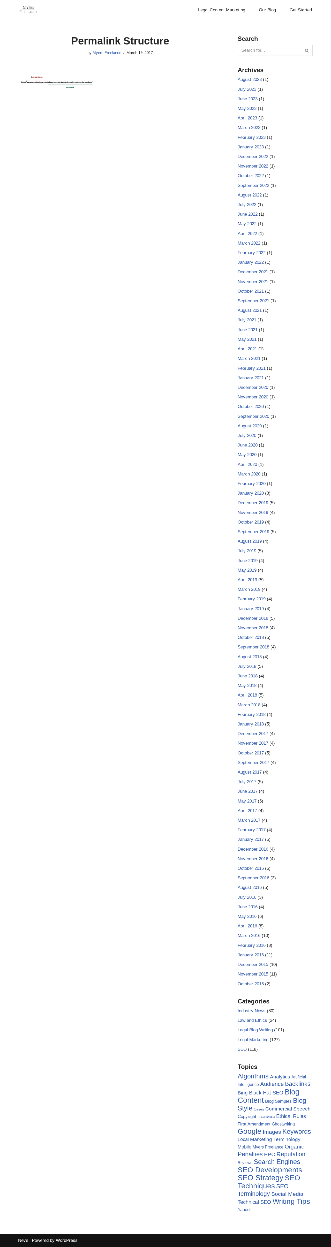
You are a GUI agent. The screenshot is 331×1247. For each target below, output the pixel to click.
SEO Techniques (269, 1182)
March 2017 (249, 820)
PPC (269, 1154)
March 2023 (249, 127)
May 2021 (247, 339)
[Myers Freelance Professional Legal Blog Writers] (28, 10)
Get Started (301, 9)
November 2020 (253, 397)
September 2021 (253, 300)
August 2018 (250, 656)
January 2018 (251, 724)
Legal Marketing (253, 1039)
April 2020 (247, 464)
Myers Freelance (107, 52)
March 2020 (249, 474)
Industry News (252, 1010)
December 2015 (253, 964)
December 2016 (253, 849)
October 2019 (251, 522)
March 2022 (249, 243)
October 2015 (251, 983)
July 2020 (247, 435)
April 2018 (247, 695)
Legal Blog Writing (255, 1029)
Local (243, 1139)
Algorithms (253, 1076)
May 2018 (247, 685)
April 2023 (247, 118)
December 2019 (253, 502)
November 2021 (253, 281)
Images (272, 1132)
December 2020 (253, 387)
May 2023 (247, 108)
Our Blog (267, 9)
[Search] (307, 50)
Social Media (287, 1194)
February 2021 (252, 368)
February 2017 (252, 829)
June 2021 (248, 329)
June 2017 (248, 791)
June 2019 (248, 560)
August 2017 (250, 772)
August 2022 (250, 195)
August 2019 (250, 541)
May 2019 (247, 570)
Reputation (290, 1154)
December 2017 (253, 733)
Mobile (244, 1147)
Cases (259, 1109)
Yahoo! (244, 1209)
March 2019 (249, 589)
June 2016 (248, 906)
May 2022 (247, 223)
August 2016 (250, 887)
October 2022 (251, 175)
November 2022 (253, 166)
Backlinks (298, 1083)
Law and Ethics (252, 1020)
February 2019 (252, 598)
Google (249, 1131)
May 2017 (247, 801)
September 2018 (253, 647)
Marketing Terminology (275, 1139)
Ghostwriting (283, 1124)
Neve (23, 1240)
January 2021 (251, 377)
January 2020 (251, 493)
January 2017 (251, 839)
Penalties (250, 1154)
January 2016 (251, 955)
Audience (272, 1084)
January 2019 (251, 608)
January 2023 (251, 147)
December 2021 (253, 271)
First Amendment (254, 1124)
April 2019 (247, 579)
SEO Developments (270, 1170)
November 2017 (253, 743)
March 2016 (249, 935)
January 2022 (251, 262)
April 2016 (247, 926)
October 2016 (251, 868)
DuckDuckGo (266, 1116)
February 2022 (252, 252)
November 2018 (253, 627)
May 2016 (247, 916)
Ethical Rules (291, 1116)
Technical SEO (254, 1202)
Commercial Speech (288, 1109)
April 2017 (247, 810)
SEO (242, 1049)
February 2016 (252, 945)
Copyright (247, 1116)
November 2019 (253, 512)
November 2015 (253, 974)
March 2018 (249, 704)
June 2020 (248, 445)
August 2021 (250, 310)
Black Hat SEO (266, 1092)
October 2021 (251, 291)
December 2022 (253, 156)
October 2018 (251, 637)
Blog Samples (278, 1101)
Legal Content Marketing (221, 9)
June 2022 (248, 214)
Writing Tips (291, 1201)
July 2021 (247, 320)
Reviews (245, 1162)
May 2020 (247, 454)
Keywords (296, 1131)
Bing (243, 1092)
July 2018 (247, 666)
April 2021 (247, 348)
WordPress (67, 1240)
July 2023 (247, 89)
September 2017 (253, 762)
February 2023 (252, 137)
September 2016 (253, 877)
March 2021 (249, 358)
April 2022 (247, 233)
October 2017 (251, 753)
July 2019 (247, 550)
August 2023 (250, 79)
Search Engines (277, 1161)
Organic (294, 1147)
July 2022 (247, 204)
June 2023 (248, 98)
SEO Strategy (260, 1178)
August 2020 (250, 426)
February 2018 (252, 714)
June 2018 (248, 676)
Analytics (280, 1076)
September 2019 (253, 531)
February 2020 (252, 483)
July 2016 (247, 897)
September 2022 (253, 185)
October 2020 (251, 406)
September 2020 (253, 416)
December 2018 (253, 618)
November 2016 (253, 858)
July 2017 (247, 781)
